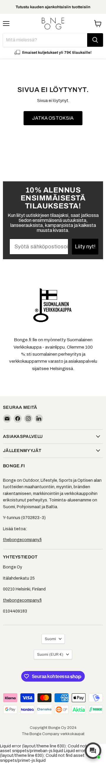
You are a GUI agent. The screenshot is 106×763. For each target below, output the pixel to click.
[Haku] (95, 40)
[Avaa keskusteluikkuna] (93, 750)
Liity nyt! (85, 247)
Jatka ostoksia (53, 118)
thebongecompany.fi (22, 540)
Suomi (50, 639)
